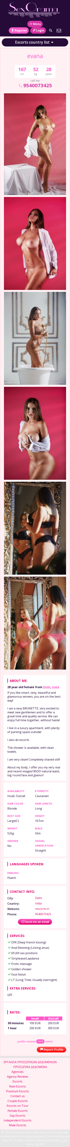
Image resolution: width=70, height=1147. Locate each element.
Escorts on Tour (17, 1106)
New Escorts (17, 1086)
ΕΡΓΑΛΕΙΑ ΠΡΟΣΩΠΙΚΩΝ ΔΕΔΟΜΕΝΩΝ (30, 1062)
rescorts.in (42, 909)
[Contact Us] (59, 30)
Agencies (17, 1072)
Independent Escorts (17, 1120)
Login (40, 30)
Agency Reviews (17, 1077)
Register (21, 30)
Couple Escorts (18, 1101)
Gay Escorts (17, 1116)
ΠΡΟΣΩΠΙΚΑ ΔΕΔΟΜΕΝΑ (30, 1067)
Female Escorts (18, 1111)
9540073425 (37, 85)
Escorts (17, 1081)
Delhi (46, 687)
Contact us (17, 1096)
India (55, 687)
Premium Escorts (17, 1091)
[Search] (51, 30)
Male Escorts (17, 1125)
